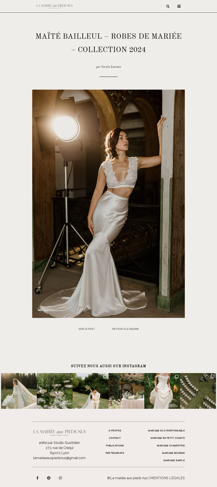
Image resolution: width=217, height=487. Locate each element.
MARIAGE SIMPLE (174, 460)
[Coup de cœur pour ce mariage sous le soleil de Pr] (162, 391)
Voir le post (86, 329)
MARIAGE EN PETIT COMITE (168, 438)
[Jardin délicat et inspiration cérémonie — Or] (198, 391)
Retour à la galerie (125, 329)
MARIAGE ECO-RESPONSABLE (166, 430)
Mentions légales (167, 478)
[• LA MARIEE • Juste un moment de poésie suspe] (19, 391)
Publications (115, 445)
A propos (114, 430)
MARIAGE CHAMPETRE (171, 445)
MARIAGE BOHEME (173, 453)
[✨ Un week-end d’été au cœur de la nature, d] (90, 391)
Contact (115, 438)
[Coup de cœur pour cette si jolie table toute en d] (126, 391)
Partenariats (115, 453)
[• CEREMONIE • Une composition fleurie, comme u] (55, 391)
